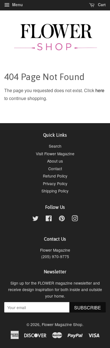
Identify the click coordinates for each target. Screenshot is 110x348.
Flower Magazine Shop (62, 324)
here (99, 90)
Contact (55, 168)
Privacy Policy (55, 183)
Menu (17, 4)
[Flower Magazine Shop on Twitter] (35, 219)
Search (55, 146)
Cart (101, 4)
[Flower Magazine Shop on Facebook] (48, 219)
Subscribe (87, 307)
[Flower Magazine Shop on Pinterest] (62, 219)
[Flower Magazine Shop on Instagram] (75, 219)
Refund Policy (55, 176)
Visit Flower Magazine (55, 153)
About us (55, 161)
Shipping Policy (55, 191)
